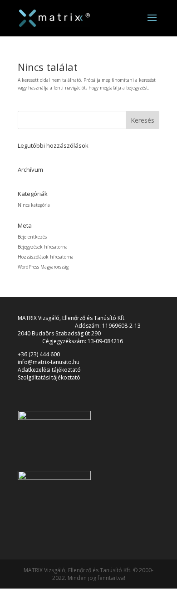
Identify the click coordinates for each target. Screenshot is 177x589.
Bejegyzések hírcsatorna (43, 247)
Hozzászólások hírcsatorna (46, 257)
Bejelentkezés (32, 237)
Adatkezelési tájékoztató (49, 370)
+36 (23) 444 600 (39, 354)
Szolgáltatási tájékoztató (49, 377)
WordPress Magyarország (43, 267)
